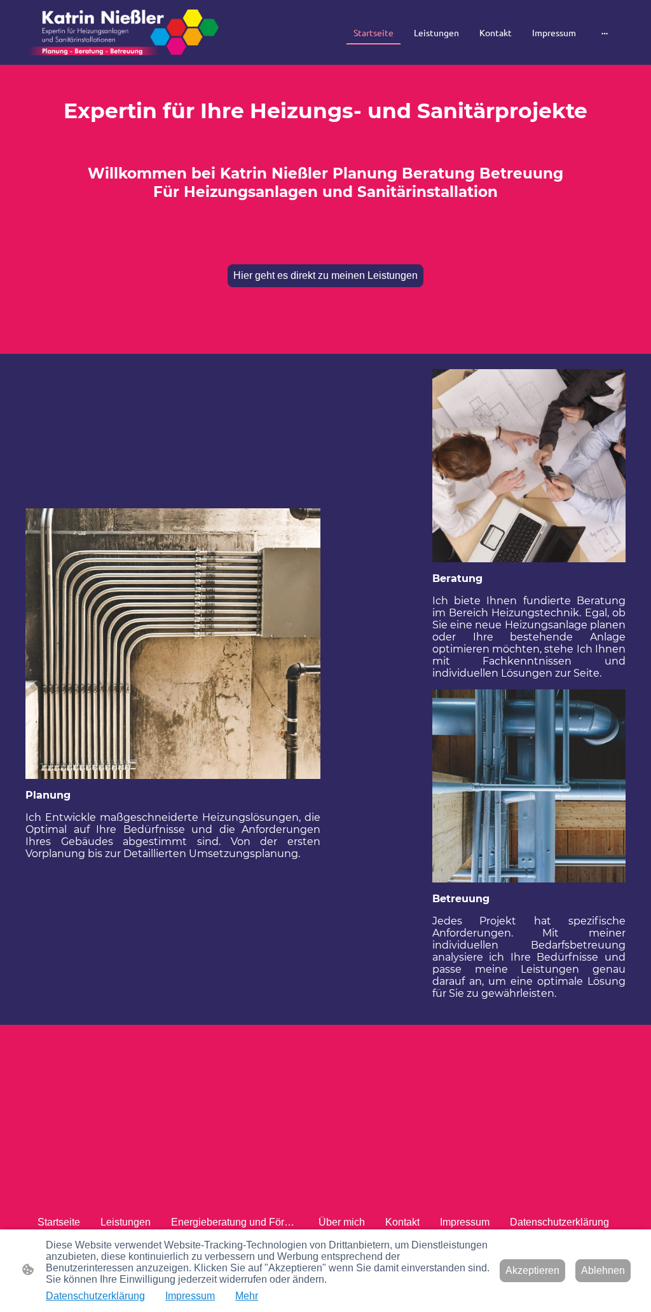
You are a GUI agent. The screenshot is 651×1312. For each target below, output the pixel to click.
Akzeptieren (532, 1270)
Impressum (190, 1295)
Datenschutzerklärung (95, 1295)
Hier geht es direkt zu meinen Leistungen (325, 275)
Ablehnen (603, 1270)
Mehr (246, 1295)
